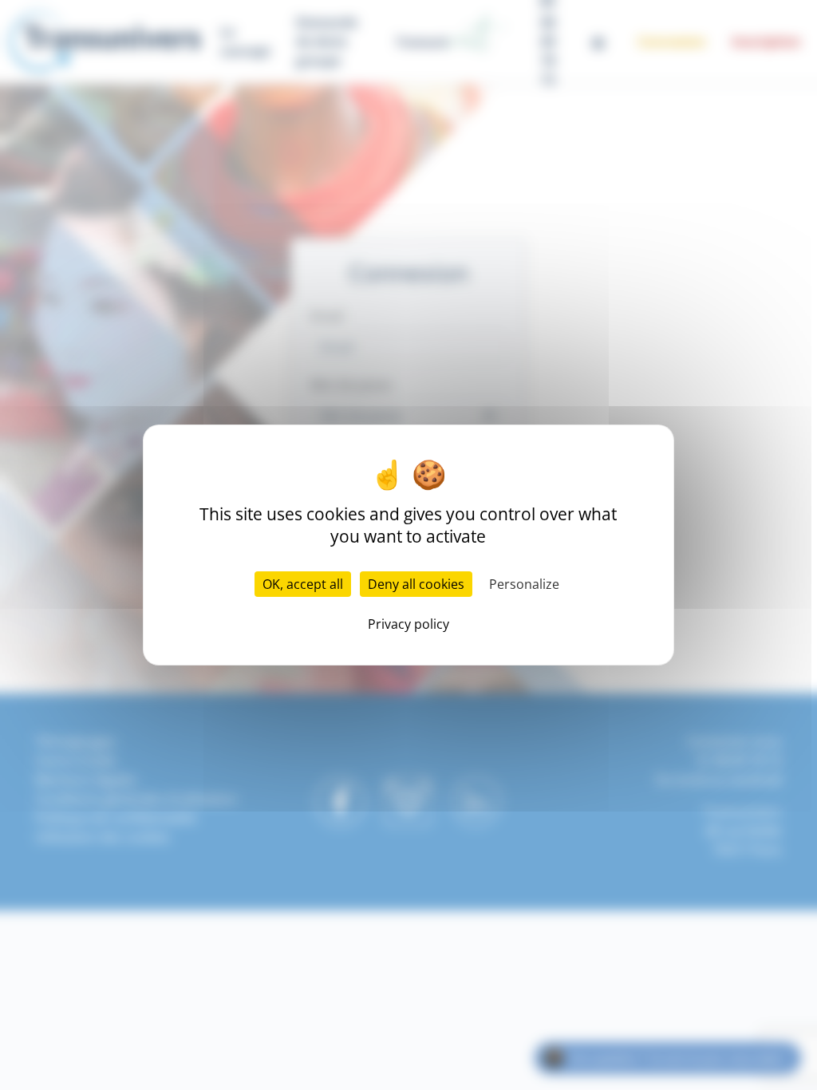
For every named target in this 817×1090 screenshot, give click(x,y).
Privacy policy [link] (408, 624)
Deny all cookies (416, 584)
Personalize (524, 584)
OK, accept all (302, 584)
